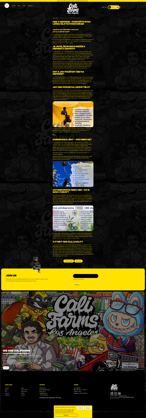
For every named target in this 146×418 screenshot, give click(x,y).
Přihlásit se (77, 284)
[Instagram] (112, 393)
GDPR (120, 397)
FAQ (6, 391)
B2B (19, 5)
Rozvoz (14, 5)
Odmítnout (80, 408)
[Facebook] (115, 393)
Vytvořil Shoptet (115, 397)
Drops (6, 389)
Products (7, 388)
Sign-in (22, 388)
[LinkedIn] (119, 393)
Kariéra (22, 393)
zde (74, 412)
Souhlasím (88, 408)
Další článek (78, 261)
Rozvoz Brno (24, 391)
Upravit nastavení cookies (128, 397)
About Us (7, 393)
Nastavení (66, 415)
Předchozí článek (68, 261)
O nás (23, 5)
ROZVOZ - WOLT (77, 391)
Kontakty (30, 5)
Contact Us (7, 395)
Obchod (23, 395)
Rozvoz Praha (24, 389)
